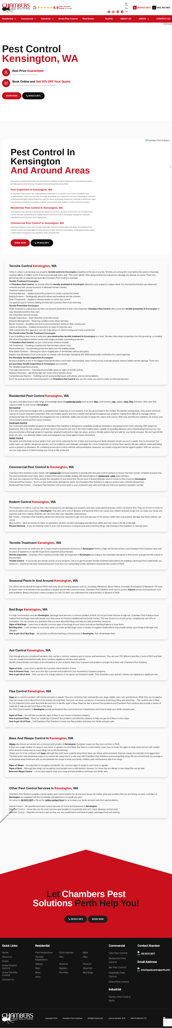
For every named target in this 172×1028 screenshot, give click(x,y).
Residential (7, 18)
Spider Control (16, 438)
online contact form (54, 800)
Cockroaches (66, 952)
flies (96, 402)
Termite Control (16, 561)
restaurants (103, 476)
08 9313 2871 (27, 800)
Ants (37, 977)
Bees (38, 972)
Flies (85, 957)
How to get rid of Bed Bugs (21, 634)
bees (43, 753)
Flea (131, 402)
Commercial (27, 18)
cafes (112, 476)
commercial (55, 473)
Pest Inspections (44, 952)
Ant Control (14, 408)
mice (126, 402)
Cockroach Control (18, 423)
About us (125, 18)
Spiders (63, 968)
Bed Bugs (88, 972)
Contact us (163, 18)
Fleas (11, 697)
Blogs (109, 18)
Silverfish (88, 968)
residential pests (73, 402)
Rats (37, 968)
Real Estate (88, 18)
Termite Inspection (18, 555)
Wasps (12, 744)
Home (5, 952)
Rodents (63, 964)
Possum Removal (17, 526)
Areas (142, 18)
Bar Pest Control (117, 967)
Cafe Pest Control (118, 953)
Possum (87, 964)
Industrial (45, 18)
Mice (85, 952)
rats (113, 402)
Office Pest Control (119, 982)
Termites (63, 972)
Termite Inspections (41, 958)
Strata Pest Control (68, 18)
